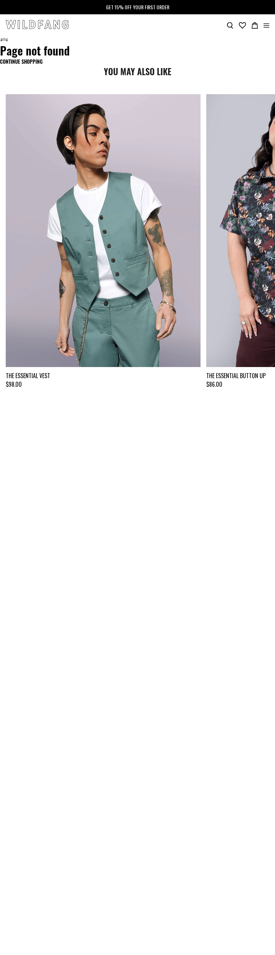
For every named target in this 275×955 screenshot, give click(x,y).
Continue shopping (21, 61)
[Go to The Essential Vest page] (103, 230)
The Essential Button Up (236, 375)
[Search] (230, 24)
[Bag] (255, 24)
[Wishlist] (242, 24)
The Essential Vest (28, 375)
